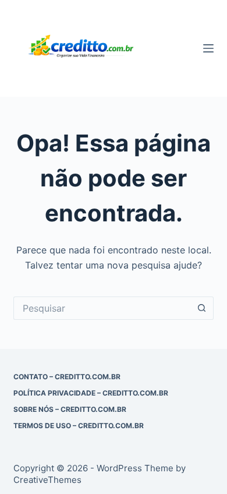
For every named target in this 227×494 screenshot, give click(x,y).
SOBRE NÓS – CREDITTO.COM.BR (69, 409)
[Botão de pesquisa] (202, 308)
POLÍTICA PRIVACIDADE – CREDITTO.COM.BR (90, 393)
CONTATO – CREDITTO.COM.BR (66, 376)
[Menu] (208, 48)
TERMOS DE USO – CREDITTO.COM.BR (78, 425)
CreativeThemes (47, 479)
